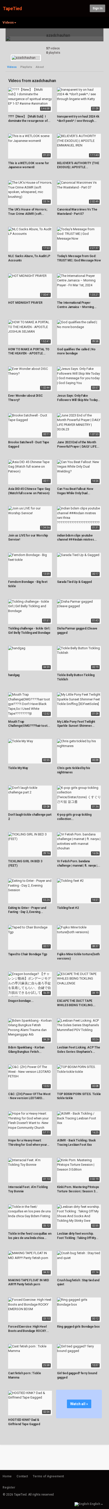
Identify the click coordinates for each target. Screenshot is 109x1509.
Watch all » (79, 1404)
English (95, 1504)
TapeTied (12, 8)
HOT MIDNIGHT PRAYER (25, 302)
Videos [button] (8, 22)
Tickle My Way (18, 768)
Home (7, 1476)
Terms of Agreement (48, 1476)
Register (9, 1487)
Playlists (26, 67)
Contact (22, 1476)
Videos (12, 67)
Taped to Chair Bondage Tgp (27, 954)
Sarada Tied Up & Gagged (74, 582)
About (40, 67)
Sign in (97, 8)
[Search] (85, 8)
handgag (14, 675)
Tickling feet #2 (68, 908)
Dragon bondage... (21, 1001)
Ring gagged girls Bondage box (78, 1326)
